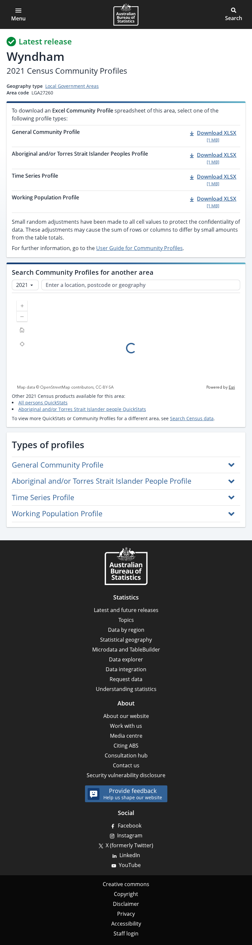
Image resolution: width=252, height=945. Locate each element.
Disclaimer (126, 903)
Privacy (126, 913)
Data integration (126, 669)
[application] (126, 342)
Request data (126, 679)
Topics (126, 620)
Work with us (126, 725)
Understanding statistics (126, 689)
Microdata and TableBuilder (126, 649)
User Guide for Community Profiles (139, 248)
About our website (126, 716)
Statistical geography (126, 639)
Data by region (126, 629)
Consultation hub (126, 755)
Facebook (129, 825)
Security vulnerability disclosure (126, 775)
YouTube (130, 865)
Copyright (126, 894)
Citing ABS (126, 745)
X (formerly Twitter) (129, 845)
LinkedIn (129, 855)
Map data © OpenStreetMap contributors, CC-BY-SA (65, 387)
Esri (232, 387)
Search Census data (192, 418)
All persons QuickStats (43, 402)
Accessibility (126, 923)
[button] (233, 14)
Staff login (126, 933)
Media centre (126, 735)
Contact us (126, 765)
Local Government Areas (72, 86)
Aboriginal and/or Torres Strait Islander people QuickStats (82, 409)
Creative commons (126, 884)
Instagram (129, 835)
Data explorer (126, 659)
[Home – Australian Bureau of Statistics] (126, 566)
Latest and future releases (126, 610)
